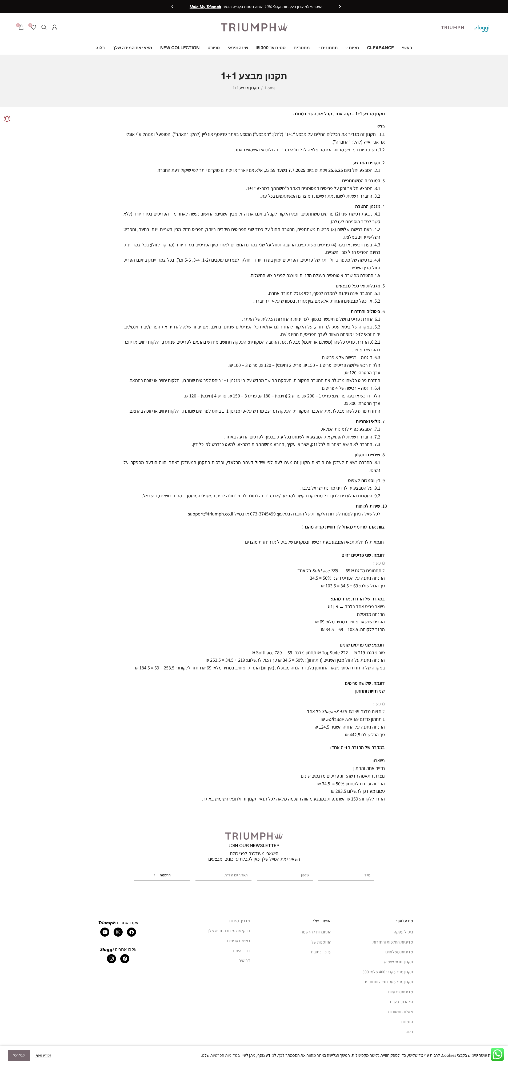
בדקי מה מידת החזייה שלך (228, 930)
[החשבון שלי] (54, 27)
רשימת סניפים (238, 941)
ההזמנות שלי (320, 942)
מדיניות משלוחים (399, 952)
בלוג (409, 1031)
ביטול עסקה (403, 932)
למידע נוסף (43, 1055)
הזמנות (407, 1022)
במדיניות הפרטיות (225, 1055)
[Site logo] (254, 27)
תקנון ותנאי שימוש (398, 962)
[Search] (44, 27)
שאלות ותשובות (400, 1011)
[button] (340, 7)
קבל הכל (19, 1055)
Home (270, 88)
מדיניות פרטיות (400, 992)
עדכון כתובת (321, 952)
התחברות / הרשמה (316, 932)
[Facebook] (131, 932)
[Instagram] (118, 932)
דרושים (244, 960)
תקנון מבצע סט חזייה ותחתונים (388, 982)
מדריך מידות (239, 921)
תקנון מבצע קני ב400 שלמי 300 (387, 972)
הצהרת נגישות (401, 1002)
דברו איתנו (241, 950)
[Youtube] (104, 932)
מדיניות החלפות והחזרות (393, 942)
